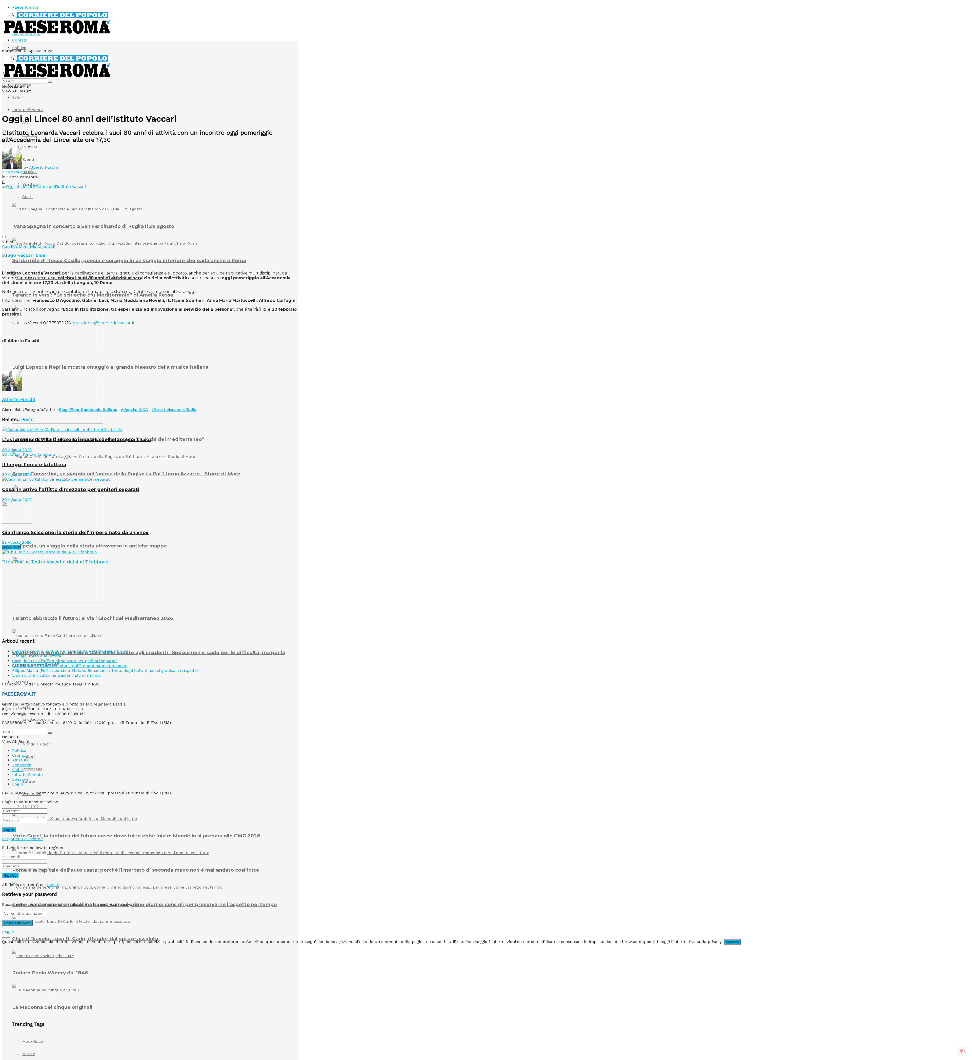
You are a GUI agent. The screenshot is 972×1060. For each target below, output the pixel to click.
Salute (28, 781)
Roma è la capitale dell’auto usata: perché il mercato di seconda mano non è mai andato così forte (135, 870)
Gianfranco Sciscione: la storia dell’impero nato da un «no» (75, 532)
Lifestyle (20, 779)
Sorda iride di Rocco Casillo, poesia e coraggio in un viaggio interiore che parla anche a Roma (129, 260)
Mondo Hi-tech (36, 744)
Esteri (17, 97)
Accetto (732, 942)
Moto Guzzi (33, 1041)
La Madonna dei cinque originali (52, 1007)
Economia (21, 85)
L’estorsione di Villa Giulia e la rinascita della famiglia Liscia (76, 439)
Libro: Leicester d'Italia (174, 409)
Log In (53, 884)
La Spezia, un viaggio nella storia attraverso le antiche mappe (89, 546)
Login (17, 784)
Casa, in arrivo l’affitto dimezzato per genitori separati (70, 489)
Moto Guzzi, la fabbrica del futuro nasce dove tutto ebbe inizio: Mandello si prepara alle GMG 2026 (136, 836)
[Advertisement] (94, 358)
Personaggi (33, 769)
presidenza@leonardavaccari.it (104, 323)
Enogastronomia (38, 719)
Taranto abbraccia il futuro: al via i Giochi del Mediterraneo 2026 (92, 618)
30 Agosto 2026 (17, 449)
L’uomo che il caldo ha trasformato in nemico (56, 675)
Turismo (30, 806)
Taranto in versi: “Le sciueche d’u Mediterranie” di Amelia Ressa (92, 295)
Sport (27, 196)
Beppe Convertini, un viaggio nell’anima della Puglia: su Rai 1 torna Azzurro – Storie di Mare (126, 474)
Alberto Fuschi (43, 167)
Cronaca (20, 755)
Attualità (20, 760)
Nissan (28, 1053)
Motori (28, 756)
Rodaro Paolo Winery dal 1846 (50, 973)
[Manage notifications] (962, 1051)
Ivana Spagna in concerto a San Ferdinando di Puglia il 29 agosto (93, 226)
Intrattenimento (27, 109)
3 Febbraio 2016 (17, 172)
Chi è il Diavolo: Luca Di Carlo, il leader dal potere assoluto (85, 938)
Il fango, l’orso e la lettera (34, 464)
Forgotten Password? (22, 838)
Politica (19, 47)
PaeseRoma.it (25, 7)
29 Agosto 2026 (16, 542)
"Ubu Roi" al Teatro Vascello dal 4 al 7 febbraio (55, 562)
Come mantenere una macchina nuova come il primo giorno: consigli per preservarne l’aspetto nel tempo (144, 904)
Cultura (29, 147)
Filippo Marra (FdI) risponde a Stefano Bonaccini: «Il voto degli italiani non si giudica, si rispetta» (105, 670)
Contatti (19, 40)
